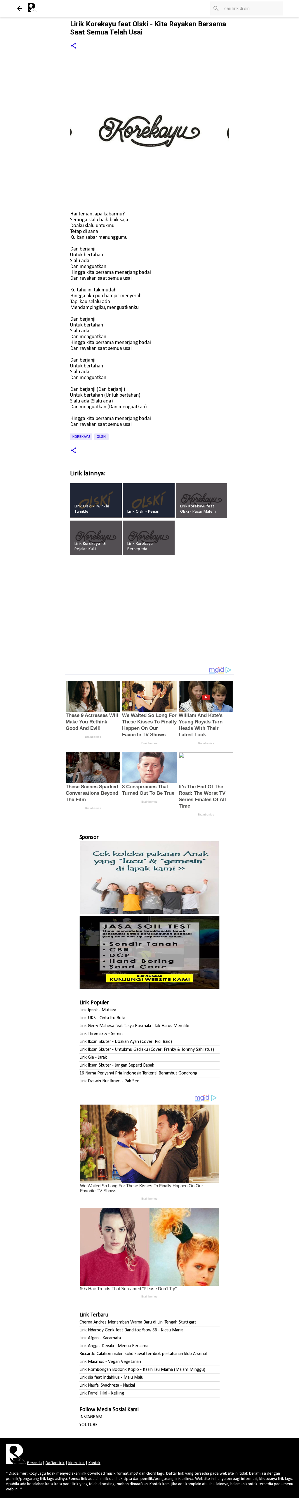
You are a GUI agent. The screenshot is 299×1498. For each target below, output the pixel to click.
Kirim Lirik (76, 1463)
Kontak (94, 1463)
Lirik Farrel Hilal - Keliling (101, 1393)
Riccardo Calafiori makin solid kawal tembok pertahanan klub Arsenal (143, 1354)
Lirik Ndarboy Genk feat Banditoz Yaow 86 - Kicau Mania (131, 1330)
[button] (73, 46)
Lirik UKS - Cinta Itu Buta (102, 1018)
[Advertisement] (149, 615)
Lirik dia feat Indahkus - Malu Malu (111, 1377)
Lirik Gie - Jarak (93, 1057)
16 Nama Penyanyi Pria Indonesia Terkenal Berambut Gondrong (138, 1073)
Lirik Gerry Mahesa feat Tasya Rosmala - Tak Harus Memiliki (134, 1026)
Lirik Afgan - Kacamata (100, 1338)
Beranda (34, 1463)
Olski (101, 437)
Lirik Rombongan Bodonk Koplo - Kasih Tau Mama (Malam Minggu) (142, 1369)
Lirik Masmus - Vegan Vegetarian (110, 1361)
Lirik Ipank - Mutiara (97, 1010)
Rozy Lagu (37, 1473)
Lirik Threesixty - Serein (101, 1034)
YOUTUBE (88, 1425)
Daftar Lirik (55, 1463)
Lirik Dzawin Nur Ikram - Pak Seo (109, 1081)
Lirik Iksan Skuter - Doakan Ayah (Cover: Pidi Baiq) (125, 1041)
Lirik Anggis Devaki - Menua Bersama (113, 1346)
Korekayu (81, 437)
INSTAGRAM (90, 1417)
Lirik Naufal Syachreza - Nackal (107, 1385)
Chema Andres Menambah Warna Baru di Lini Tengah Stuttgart (137, 1322)
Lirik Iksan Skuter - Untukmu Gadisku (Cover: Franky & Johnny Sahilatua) (146, 1049)
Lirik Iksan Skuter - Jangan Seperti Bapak (116, 1065)
